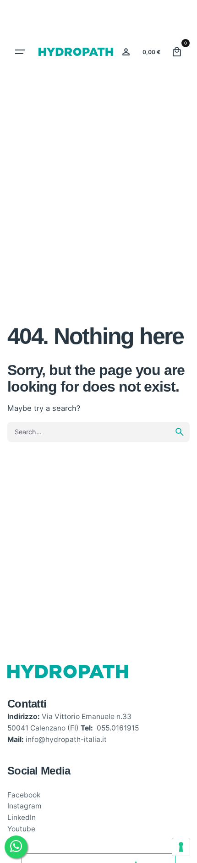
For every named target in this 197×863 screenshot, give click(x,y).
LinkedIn (21, 817)
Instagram (24, 806)
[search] (180, 432)
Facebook (23, 795)
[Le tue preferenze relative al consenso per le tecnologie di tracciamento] (181, 847)
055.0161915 (118, 728)
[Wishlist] (126, 52)
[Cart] (177, 52)
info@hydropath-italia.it (66, 739)
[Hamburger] (20, 52)
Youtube (21, 828)
